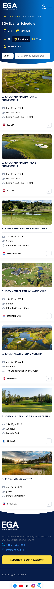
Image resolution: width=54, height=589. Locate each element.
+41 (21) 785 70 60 (15, 544)
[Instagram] (33, 586)
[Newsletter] (39, 586)
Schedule (25, 30)
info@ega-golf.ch (15, 549)
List (10, 30)
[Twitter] (27, 586)
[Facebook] (15, 586)
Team (39, 39)
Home (4, 16)
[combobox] (8, 56)
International (15, 46)
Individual (23, 39)
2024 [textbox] (6, 55)
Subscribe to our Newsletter (27, 559)
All (9, 39)
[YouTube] (21, 586)
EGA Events (15, 16)
